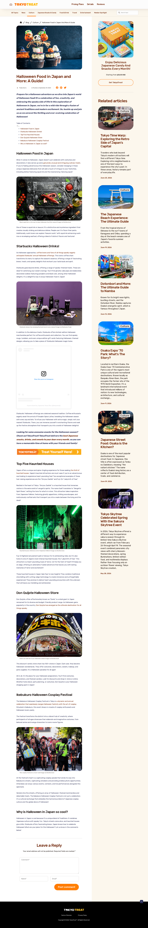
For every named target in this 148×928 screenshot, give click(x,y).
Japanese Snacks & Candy (47, 13)
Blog (27, 22)
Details (90, 4)
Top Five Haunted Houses (30, 135)
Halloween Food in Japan (29, 129)
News (23, 13)
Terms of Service (66, 915)
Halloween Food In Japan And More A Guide (58, 22)
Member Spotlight (100, 13)
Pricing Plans (77, 4)
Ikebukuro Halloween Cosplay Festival (34, 141)
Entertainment (85, 13)
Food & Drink (64, 13)
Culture (31, 13)
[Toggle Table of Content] (17, 126)
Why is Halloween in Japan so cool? (33, 144)
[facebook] (57, 87)
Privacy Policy (82, 915)
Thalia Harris (22, 88)
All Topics (14, 13)
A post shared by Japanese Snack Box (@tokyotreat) (44, 405)
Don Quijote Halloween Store (31, 138)
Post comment (66, 887)
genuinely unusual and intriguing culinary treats (61, 163)
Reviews (101, 4)
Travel (74, 13)
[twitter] (65, 87)
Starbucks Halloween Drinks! (31, 132)
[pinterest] (61, 87)
